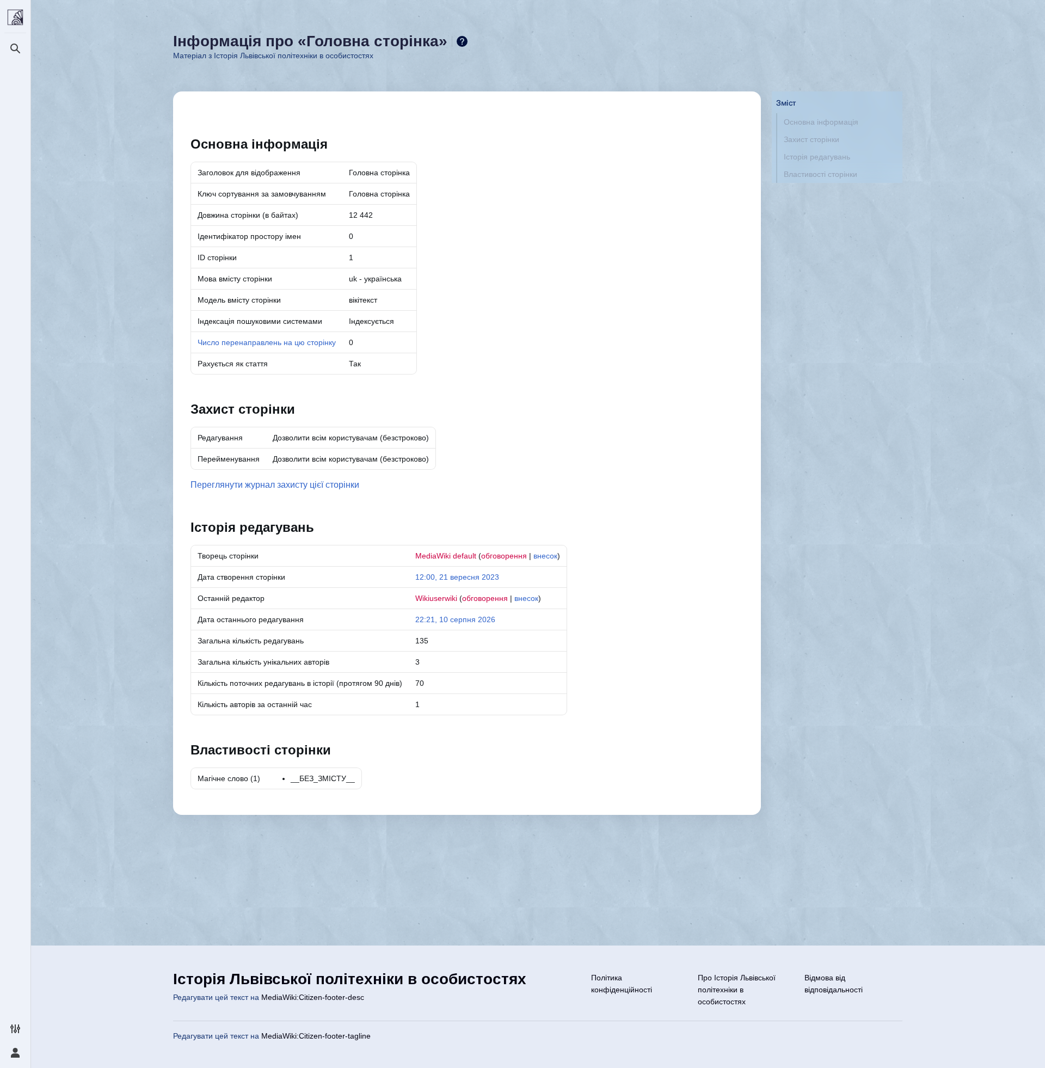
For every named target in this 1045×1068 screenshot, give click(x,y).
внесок (545, 555)
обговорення (504, 555)
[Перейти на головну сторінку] (15, 17)
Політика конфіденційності (621, 983)
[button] (837, 92)
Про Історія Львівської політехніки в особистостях (737, 989)
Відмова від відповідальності (833, 983)
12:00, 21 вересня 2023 (457, 577)
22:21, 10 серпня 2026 (455, 619)
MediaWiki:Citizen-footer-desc (312, 997)
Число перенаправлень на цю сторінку (267, 342)
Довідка (462, 41)
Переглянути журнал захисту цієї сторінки (274, 484)
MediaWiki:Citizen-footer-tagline (316, 1036)
